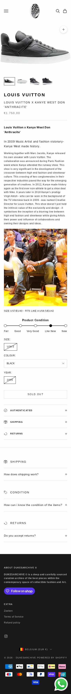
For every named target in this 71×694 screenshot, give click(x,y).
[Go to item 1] (9, 81)
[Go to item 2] (22, 81)
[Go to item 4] (47, 81)
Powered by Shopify (52, 657)
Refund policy (12, 622)
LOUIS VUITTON (24, 94)
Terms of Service (14, 616)
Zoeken (8, 610)
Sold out (35, 394)
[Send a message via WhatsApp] (61, 684)
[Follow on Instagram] (6, 636)
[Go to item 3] (34, 81)
